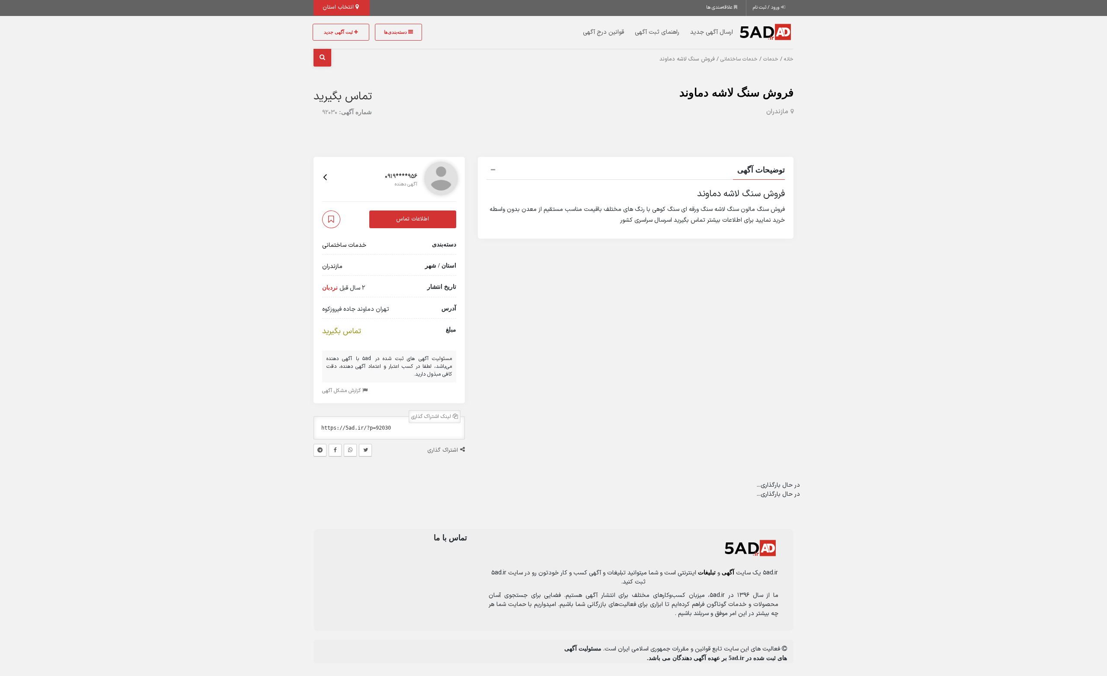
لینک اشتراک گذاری (432, 417)
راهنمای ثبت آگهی (657, 32)
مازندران (777, 112)
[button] (635, 171)
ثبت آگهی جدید (339, 32)
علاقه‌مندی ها (720, 7)
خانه (788, 59)
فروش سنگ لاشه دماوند (736, 92)
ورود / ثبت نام (767, 7)
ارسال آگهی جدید (711, 32)
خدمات (770, 59)
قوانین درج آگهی (603, 32)
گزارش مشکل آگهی (342, 391)
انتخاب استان (339, 7)
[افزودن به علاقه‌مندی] (331, 219)
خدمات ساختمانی (739, 59)
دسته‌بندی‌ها (396, 32)
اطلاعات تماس (412, 219)
